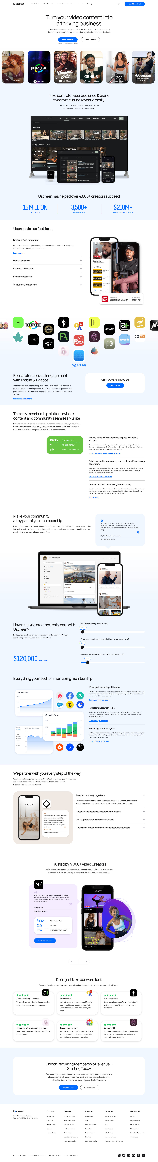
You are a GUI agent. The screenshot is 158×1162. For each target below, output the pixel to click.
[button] (84, 961)
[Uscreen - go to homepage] (18, 4)
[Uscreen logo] (18, 1111)
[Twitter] (119, 1155)
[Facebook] (123, 1155)
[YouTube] (133, 1155)
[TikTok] (138, 1155)
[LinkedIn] (143, 1155)
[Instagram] (128, 1155)
